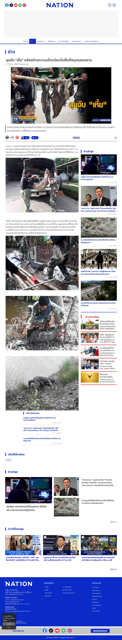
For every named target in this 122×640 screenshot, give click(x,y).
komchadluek (96, 593)
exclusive (48, 593)
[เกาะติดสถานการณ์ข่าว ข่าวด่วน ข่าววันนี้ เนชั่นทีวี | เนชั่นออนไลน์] (59, 5)
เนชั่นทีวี (55, 638)
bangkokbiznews (97, 596)
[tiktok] (51, 632)
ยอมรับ (9, 624)
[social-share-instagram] (24, 5)
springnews (95, 602)
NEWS (9, 460)
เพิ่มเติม (5, 620)
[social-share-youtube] (15, 5)
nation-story (67, 590)
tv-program (67, 587)
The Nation (95, 587)
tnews (94, 608)
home (47, 587)
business (48, 596)
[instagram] (70, 632)
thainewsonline (97, 605)
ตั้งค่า (9, 627)
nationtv (94, 599)
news (46, 590)
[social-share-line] (20, 5)
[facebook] (45, 632)
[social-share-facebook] (7, 5)
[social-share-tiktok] (11, 5)
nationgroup (96, 590)
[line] (64, 632)
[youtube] (57, 632)
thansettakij (96, 611)
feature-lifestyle (69, 593)
